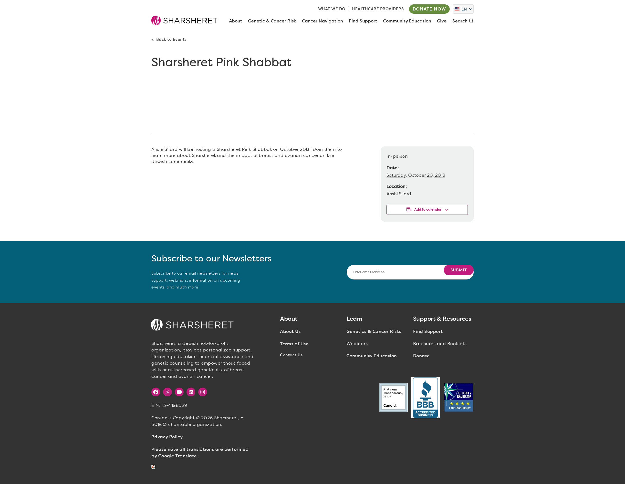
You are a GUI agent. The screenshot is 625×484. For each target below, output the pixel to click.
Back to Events (171, 39)
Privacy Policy (167, 437)
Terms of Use (294, 344)
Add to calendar (428, 209)
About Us (290, 331)
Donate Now (429, 9)
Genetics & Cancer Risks (373, 331)
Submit (458, 270)
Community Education (371, 356)
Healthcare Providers (378, 9)
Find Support (428, 331)
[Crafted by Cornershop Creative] (154, 466)
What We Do (331, 9)
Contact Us (291, 355)
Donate (421, 356)
